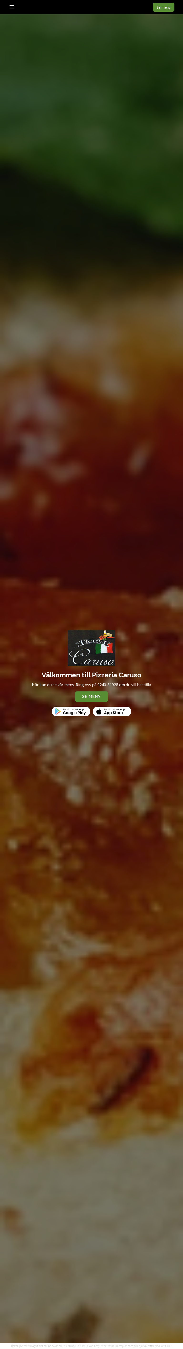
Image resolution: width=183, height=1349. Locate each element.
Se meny (164, 7)
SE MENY (91, 696)
